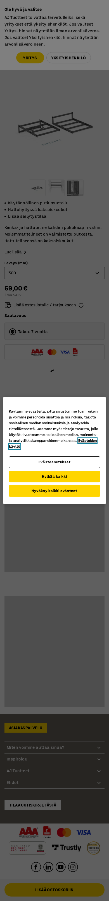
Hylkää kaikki (54, 476)
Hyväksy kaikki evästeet (54, 490)
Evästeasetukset (55, 462)
